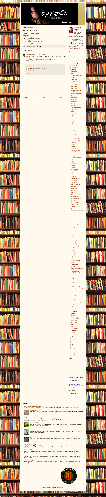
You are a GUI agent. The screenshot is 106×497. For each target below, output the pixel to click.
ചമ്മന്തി (73, 313)
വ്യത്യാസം (74, 119)
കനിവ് (72, 324)
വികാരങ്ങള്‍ (74, 99)
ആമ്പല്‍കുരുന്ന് (33, 422)
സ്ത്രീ (72, 95)
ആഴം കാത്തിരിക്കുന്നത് (29, 455)
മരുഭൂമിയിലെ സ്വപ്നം (76, 220)
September (74, 67)
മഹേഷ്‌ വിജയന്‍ (30, 54)
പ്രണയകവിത (74, 196)
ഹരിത (72, 192)
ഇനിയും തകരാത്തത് (76, 75)
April (73, 344)
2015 (71, 54)
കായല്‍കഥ (74, 293)
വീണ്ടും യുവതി (74, 328)
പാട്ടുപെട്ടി (73, 142)
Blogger (61, 487)
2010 (71, 352)
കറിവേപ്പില (74, 81)
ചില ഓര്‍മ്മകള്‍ (75, 138)
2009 (71, 354)
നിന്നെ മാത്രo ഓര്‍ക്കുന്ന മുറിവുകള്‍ (32, 406)
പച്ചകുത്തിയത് (74, 101)
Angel (31, 437)
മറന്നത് (73, 146)
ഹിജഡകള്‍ (74, 167)
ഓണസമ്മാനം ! (75, 71)
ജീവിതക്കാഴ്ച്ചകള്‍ (34, 430)
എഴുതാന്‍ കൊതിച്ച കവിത (76, 91)
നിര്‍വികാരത (74, 237)
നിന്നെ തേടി (74, 97)
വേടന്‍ (72, 231)
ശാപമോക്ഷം (74, 163)
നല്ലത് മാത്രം (75, 330)
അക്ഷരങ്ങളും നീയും (76, 153)
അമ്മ (72, 161)
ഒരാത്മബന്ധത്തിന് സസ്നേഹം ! (75, 303)
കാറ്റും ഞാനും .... (34, 410)
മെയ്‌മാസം (74, 79)
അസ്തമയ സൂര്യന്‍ (75, 246)
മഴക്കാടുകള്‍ (74, 214)
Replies (29, 65)
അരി (72, 326)
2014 (71, 56)
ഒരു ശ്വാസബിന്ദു (28, 460)
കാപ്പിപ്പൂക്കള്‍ (74, 86)
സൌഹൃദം (74, 322)
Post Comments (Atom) (33, 100)
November (74, 63)
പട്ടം (72, 256)
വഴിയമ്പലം (74, 320)
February (74, 346)
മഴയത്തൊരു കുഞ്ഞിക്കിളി (74, 170)
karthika (32, 68)
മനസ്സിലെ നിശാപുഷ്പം (77, 210)
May (73, 342)
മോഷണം (73, 127)
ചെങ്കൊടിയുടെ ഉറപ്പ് (76, 260)
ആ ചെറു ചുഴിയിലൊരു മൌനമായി (77, 288)
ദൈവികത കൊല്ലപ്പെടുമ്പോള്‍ (76, 228)
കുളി (72, 336)
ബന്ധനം (26, 417)
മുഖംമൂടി (73, 134)
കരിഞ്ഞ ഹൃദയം (75, 226)
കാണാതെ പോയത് (75, 239)
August (73, 69)
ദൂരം (72, 129)
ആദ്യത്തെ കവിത (75, 250)
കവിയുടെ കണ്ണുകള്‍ (76, 140)
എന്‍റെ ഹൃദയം (75, 131)
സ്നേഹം (73, 117)
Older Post (62, 97)
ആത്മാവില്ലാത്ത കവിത (30, 444)
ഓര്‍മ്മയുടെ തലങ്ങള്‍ (76, 93)
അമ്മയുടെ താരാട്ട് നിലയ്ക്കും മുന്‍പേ (76, 272)
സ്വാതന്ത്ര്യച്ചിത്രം (76, 241)
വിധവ (72, 212)
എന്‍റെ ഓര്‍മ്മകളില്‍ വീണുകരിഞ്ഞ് (76, 279)
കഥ (72, 159)
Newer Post (25, 97)
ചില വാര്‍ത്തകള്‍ (75, 180)
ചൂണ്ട (72, 111)
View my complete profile (74, 48)
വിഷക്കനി (73, 252)
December (74, 61)
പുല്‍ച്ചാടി (73, 176)
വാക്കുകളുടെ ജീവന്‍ (76, 198)
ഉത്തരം (73, 297)
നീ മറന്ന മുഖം (74, 204)
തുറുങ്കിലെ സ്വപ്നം (75, 286)
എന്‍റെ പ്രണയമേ (75, 115)
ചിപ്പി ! (72, 315)
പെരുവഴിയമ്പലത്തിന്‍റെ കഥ (77, 269)
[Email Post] (40, 46)
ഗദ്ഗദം (73, 132)
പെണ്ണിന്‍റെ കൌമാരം (76, 157)
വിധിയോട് (73, 266)
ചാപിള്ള (73, 299)
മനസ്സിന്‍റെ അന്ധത (76, 121)
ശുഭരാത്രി (74, 306)
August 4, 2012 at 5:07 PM (39, 68)
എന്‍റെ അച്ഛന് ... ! (75, 264)
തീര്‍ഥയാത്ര (74, 88)
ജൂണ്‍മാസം (74, 248)
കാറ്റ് (72, 172)
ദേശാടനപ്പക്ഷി (74, 222)
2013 (71, 58)
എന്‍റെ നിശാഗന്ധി (76, 123)
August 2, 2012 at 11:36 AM (40, 54)
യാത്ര (73, 144)
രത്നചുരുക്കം (74, 182)
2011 (71, 351)
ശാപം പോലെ (74, 125)
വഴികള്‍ (73, 284)
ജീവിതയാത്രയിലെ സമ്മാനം (75, 310)
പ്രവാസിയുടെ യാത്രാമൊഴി (75, 317)
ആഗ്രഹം (73, 274)
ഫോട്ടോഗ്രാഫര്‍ (75, 136)
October (73, 65)
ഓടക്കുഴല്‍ (74, 188)
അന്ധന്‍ (73, 190)
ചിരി (72, 208)
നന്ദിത (72, 218)
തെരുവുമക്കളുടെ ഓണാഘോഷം (75, 83)
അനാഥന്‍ (73, 206)
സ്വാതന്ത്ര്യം (74, 245)
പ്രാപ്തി (73, 105)
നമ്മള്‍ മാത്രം (74, 109)
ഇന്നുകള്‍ (73, 186)
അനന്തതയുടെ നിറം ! (76, 202)
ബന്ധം (73, 174)
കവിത (72, 258)
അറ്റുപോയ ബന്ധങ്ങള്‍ (76, 282)
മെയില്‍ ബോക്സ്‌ (75, 178)
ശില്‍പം (73, 332)
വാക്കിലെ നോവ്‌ (28, 449)
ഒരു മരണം (74, 148)
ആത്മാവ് (73, 165)
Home (44, 97)
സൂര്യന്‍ (73, 242)
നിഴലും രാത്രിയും (75, 184)
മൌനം (73, 200)
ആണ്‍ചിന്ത (74, 334)
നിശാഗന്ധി (78, 27)
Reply (27, 62)
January (73, 348)
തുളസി (73, 155)
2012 (71, 60)
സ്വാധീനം (74, 113)
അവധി (73, 291)
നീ (72, 216)
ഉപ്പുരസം (73, 254)
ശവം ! (72, 308)
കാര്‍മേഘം (74, 301)
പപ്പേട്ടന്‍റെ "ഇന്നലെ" (76, 224)
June (73, 340)
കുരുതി (73, 276)
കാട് (72, 194)
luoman (52, 487)
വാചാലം (73, 103)
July (73, 338)
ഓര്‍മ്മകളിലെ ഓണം (76, 295)
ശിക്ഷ (72, 262)
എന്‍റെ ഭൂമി (74, 235)
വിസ (72, 77)
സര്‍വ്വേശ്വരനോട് (76, 107)
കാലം (72, 73)
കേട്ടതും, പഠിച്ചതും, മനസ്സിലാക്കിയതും (76, 151)
